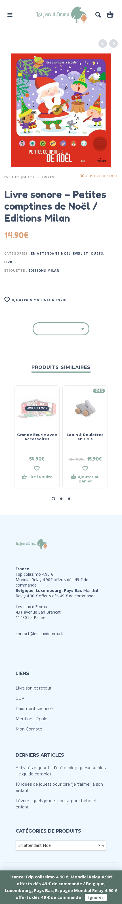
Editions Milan (44, 270)
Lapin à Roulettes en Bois (85, 436)
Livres (48, 177)
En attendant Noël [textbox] (59, 845)
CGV (20, 698)
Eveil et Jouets (19, 177)
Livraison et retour (33, 688)
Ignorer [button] (95, 897)
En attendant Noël (51, 253)
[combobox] (61, 846)
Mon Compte (29, 729)
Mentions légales (32, 718)
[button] (10, 15)
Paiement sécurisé (34, 708)
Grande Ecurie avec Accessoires (37, 436)
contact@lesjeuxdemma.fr (40, 633)
